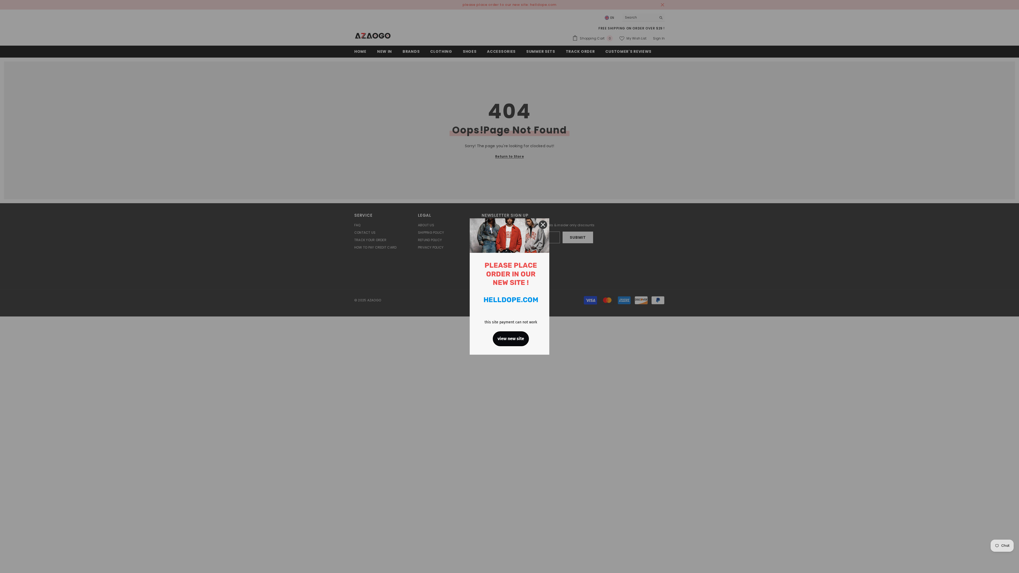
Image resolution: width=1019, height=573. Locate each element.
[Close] (543, 224)
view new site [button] (511, 338)
